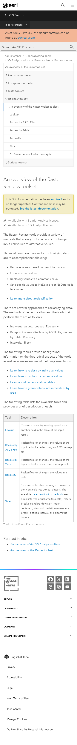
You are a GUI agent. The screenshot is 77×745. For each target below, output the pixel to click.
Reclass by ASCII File (22, 122)
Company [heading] (9, 626)
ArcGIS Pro (11, 15)
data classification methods (47, 494)
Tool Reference (13, 24)
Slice (12, 146)
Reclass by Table (19, 130)
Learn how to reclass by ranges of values (36, 376)
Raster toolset (42, 60)
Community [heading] (11, 608)
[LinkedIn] (67, 579)
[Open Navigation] (72, 5)
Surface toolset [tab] (17, 162)
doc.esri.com (26, 37)
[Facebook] (50, 579)
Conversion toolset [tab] (20, 75)
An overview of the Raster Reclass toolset (34, 106)
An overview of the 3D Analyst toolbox (35, 544)
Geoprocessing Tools (38, 56)
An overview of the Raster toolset (25, 67)
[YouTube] (67, 586)
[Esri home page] (10, 5)
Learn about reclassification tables (32, 382)
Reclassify (15, 138)
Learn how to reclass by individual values (36, 370)
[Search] (63, 5)
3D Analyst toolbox (18, 60)
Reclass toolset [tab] (17, 98)
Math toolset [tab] (16, 91)
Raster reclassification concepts (32, 154)
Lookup (14, 114)
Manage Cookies (17, 719)
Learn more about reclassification (31, 298)
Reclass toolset (63, 60)
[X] (59, 579)
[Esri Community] (50, 586)
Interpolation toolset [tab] (21, 83)
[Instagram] (59, 586)
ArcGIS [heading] (8, 599)
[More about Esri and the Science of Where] (11, 584)
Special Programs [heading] (15, 635)
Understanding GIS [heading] (15, 617)
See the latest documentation (39, 208)
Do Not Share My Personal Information (30, 729)
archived (56, 199)
